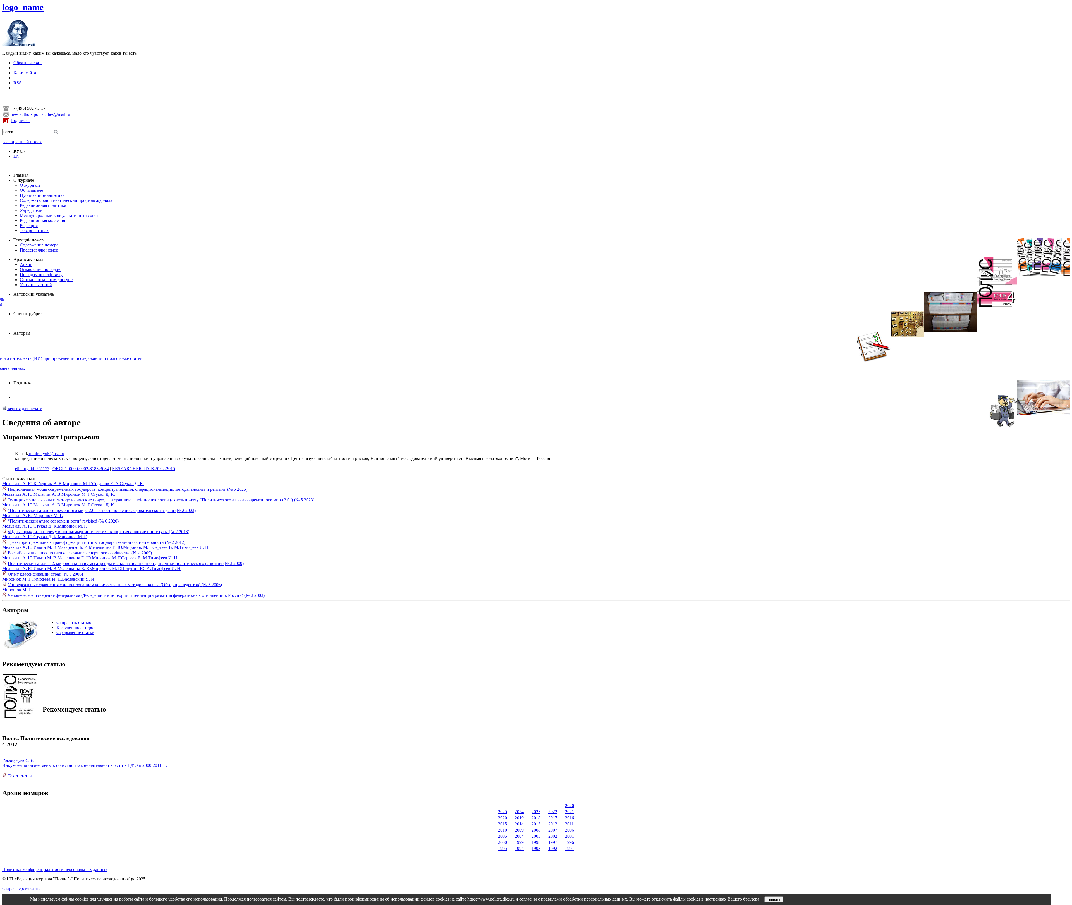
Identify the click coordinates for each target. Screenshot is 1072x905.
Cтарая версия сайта (21, 888)
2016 (569, 817)
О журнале (23, 180)
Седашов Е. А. (106, 483)
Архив (26, 264)
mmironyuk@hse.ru (46, 453)
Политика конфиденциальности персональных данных (54, 869)
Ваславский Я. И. (78, 579)
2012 (552, 824)
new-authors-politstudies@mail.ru (40, 114)
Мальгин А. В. (47, 494)
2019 (519, 817)
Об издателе (31, 190)
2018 (536, 817)
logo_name (23, 7)
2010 (502, 830)
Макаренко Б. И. (73, 547)
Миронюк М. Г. (77, 483)
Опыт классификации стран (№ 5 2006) (45, 574)
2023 (536, 811)
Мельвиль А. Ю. (18, 483)
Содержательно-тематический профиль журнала (66, 200)
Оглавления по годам (40, 269)
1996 (569, 842)
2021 (569, 811)
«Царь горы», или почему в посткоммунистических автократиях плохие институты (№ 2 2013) (98, 531)
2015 (502, 824)
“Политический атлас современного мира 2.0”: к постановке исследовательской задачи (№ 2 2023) (102, 510)
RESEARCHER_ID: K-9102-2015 (143, 468)
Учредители (31, 210)
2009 (519, 830)
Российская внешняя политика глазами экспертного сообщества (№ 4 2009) (80, 552)
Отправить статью (73, 622)
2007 (552, 830)
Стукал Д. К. (132, 483)
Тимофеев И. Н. (194, 547)
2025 (502, 811)
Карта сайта (24, 72)
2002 (552, 836)
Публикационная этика (42, 195)
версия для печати (24, 408)
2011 (569, 824)
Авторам (21, 333)
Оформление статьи (75, 632)
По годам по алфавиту (41, 274)
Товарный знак (34, 230)
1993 (536, 848)
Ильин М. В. (46, 547)
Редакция (29, 225)
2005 (502, 836)
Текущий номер (28, 240)
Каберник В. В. (48, 483)
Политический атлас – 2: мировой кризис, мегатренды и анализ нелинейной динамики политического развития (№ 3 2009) (126, 563)
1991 (569, 848)
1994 (519, 848)
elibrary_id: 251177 (32, 468)
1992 (552, 848)
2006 (569, 830)
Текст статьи (20, 776)
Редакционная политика (43, 205)
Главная (20, 175)
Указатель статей (36, 284)
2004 (519, 836)
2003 (536, 836)
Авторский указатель (33, 294)
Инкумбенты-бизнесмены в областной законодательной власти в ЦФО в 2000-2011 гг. (84, 765)
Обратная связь (27, 62)
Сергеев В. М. (165, 547)
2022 (552, 811)
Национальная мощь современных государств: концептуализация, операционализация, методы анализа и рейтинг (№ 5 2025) (127, 489)
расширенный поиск (22, 141)
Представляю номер (39, 250)
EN (16, 156)
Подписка (20, 120)
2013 (536, 824)
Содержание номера (39, 245)
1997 (552, 842)
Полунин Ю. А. (136, 568)
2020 (502, 817)
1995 (502, 848)
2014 (519, 824)
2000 (502, 842)
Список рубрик (28, 313)
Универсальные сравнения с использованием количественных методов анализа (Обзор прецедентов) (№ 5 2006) (115, 584)
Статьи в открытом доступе (46, 279)
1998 (536, 842)
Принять (774, 899)
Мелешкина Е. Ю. (106, 547)
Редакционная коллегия (42, 220)
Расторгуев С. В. (18, 760)
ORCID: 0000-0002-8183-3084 (80, 468)
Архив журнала (28, 259)
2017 (552, 817)
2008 (536, 830)
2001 (569, 836)
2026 (569, 805)
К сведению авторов (75, 627)
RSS (17, 82)
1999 (519, 842)
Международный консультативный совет (59, 215)
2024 (519, 811)
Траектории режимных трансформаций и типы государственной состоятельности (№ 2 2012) (96, 542)
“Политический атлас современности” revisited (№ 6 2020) (63, 521)
